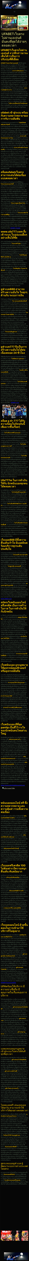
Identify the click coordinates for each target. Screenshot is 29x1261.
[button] (14, 11)
